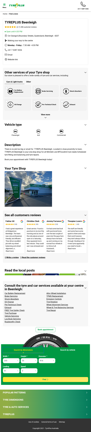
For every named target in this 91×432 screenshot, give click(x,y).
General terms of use (49, 422)
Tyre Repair (51, 310)
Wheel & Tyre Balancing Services (60, 307)
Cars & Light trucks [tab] (14, 82)
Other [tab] (28, 82)
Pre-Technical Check (49, 104)
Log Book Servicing (13, 319)
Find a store (13, 14)
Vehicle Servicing (12, 316)
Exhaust (72, 104)
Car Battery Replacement (18, 91)
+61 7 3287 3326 (15, 50)
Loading (6, 366)
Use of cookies (33, 422)
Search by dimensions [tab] (23, 350)
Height (24, 356)
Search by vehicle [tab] (67, 350)
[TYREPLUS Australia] (17, 5)
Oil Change (18, 104)
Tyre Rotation (52, 302)
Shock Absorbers (76, 91)
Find (44, 379)
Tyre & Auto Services (16, 407)
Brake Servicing (47, 91)
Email (10, 55)
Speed (23, 366)
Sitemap (62, 422)
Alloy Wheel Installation (56, 293)
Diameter (43, 356)
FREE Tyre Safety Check (15, 310)
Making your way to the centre (20, 40)
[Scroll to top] (84, 427)
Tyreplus (8, 414)
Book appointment (45, 329)
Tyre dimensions (13, 400)
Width (6, 356)
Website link (13, 59)
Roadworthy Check (12, 322)
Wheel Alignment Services (57, 305)
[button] (26, 27)
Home (5, 14)
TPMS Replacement (54, 296)
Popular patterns (14, 392)
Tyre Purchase (10, 313)
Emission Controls (54, 299)
